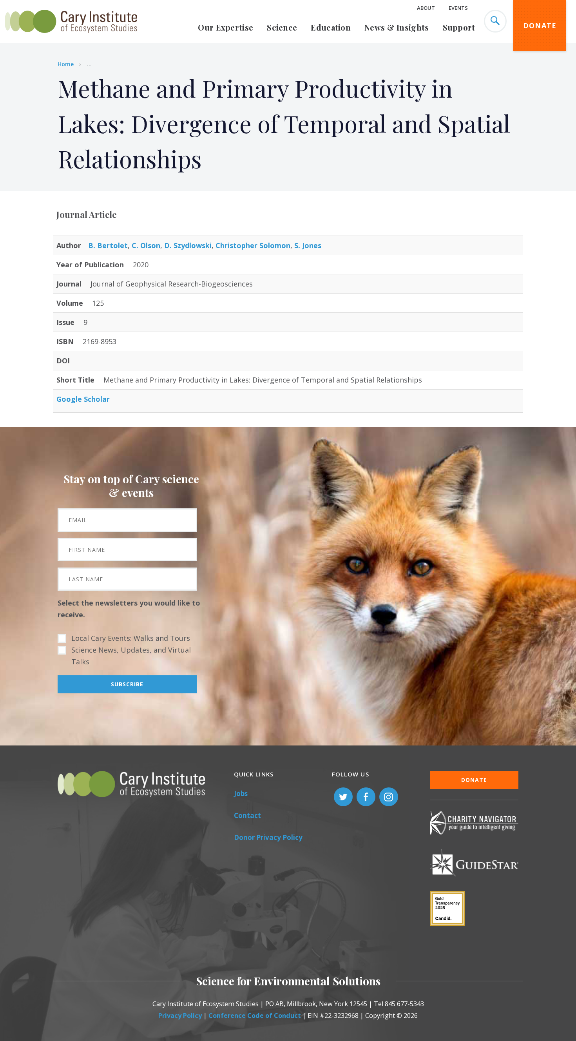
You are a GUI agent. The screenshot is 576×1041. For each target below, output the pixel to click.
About (426, 7)
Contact (247, 815)
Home (66, 64)
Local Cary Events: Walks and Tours (130, 638)
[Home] (71, 37)
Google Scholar (83, 399)
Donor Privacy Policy (268, 837)
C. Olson (146, 245)
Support (459, 27)
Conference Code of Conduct (254, 1015)
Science (282, 27)
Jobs (241, 793)
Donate (540, 25)
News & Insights (396, 27)
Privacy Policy (180, 1015)
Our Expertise (225, 27)
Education (331, 27)
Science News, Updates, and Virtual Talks (131, 655)
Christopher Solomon (253, 245)
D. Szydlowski (188, 245)
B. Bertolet (108, 245)
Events (458, 7)
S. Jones (307, 245)
